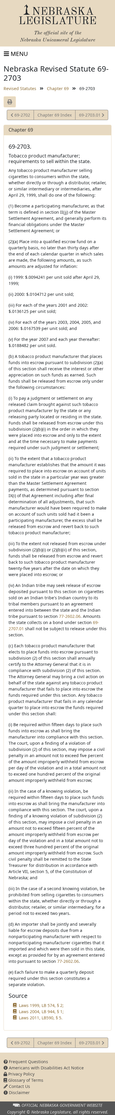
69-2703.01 (90, 116)
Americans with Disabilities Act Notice (46, 1068)
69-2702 (21, 116)
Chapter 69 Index (54, 115)
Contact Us (19, 1086)
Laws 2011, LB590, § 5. (41, 1018)
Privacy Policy (20, 1074)
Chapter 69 (58, 88)
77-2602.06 (69, 616)
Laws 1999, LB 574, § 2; (41, 1005)
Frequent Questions (28, 1061)
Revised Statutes (20, 88)
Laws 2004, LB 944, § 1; (41, 1011)
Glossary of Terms (25, 1080)
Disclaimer (19, 1092)
